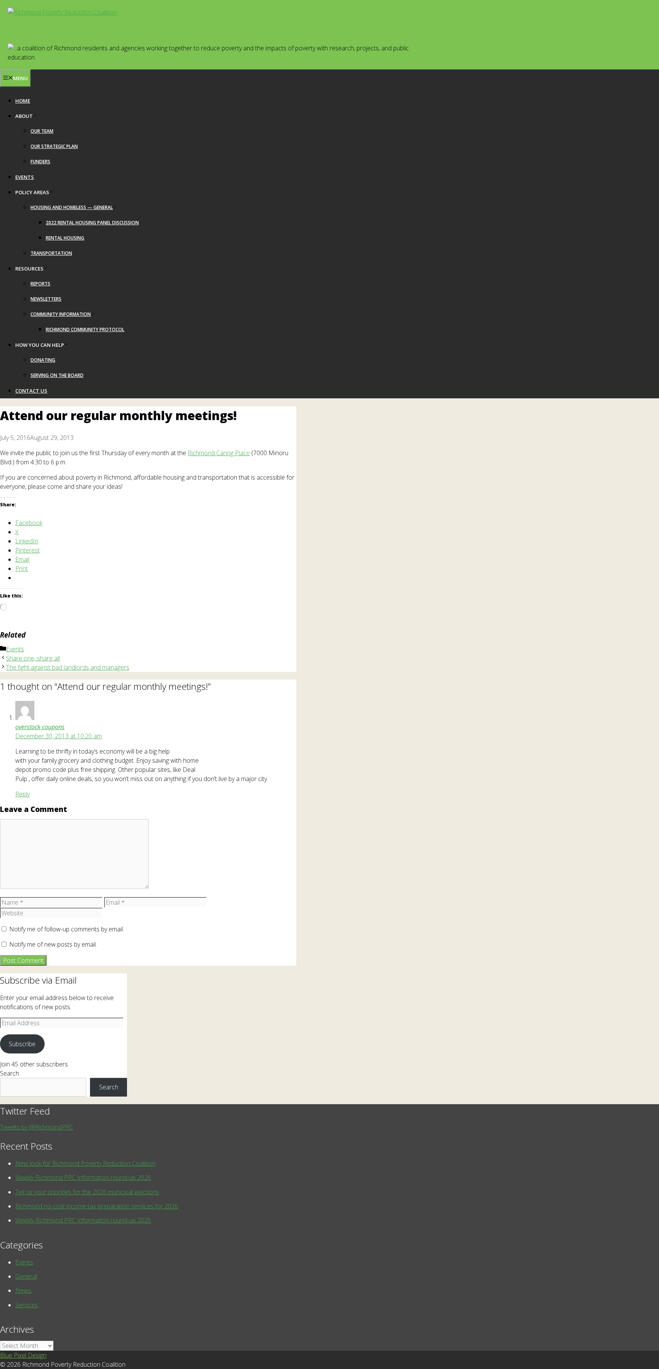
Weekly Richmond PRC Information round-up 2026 (83, 1177)
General (26, 1276)
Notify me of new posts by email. (53, 944)
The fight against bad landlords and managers (67, 667)
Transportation (51, 253)
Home (22, 100)
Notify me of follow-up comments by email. (66, 929)
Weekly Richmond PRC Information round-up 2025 (83, 1220)
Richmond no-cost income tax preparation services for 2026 (96, 1206)
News (23, 1290)
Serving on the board (57, 375)
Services (26, 1305)
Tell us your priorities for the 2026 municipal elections (87, 1192)
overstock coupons (39, 727)
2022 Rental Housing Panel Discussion (92, 222)
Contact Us (31, 390)
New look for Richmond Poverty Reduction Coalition (85, 1163)
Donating (43, 360)
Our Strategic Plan (54, 146)
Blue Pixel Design (23, 1355)
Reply (22, 794)
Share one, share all (33, 658)
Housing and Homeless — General (72, 207)
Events (24, 177)
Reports (40, 283)
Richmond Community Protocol (85, 329)
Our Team (42, 131)
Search (9, 1073)
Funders (40, 161)
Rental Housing (65, 238)
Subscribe (22, 1044)
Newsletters (46, 299)
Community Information (61, 314)
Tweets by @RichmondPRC (36, 1127)
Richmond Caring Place (219, 453)
